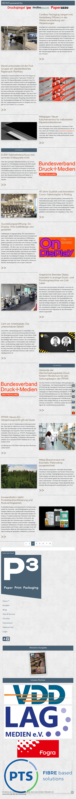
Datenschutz (8, 627)
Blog (5, 609)
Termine (6, 618)
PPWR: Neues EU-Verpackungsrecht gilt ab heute (18, 419)
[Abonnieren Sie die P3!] (73, 402)
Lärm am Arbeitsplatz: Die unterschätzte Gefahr (15, 325)
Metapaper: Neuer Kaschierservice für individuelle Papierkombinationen (56, 119)
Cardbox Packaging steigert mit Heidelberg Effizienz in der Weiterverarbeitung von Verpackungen (56, 19)
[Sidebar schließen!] (73, 413)
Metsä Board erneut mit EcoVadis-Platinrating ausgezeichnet (51, 462)
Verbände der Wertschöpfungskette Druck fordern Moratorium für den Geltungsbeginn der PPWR (54, 374)
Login (5, 631)
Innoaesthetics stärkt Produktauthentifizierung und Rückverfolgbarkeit (17, 500)
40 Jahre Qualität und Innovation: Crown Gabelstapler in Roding (57, 193)
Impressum (8, 623)
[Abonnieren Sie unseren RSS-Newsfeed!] (73, 397)
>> (41, 59)
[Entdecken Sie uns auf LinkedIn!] (73, 386)
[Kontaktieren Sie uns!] (73, 407)
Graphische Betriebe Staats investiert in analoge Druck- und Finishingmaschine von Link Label (56, 279)
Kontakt (6, 605)
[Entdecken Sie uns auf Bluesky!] (73, 391)
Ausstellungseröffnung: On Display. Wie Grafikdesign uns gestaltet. (17, 226)
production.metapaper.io (66, 131)
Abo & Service (9, 614)
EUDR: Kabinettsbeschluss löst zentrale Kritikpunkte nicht (18, 156)
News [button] (5, 601)
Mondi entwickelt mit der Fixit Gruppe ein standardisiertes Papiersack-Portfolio (17, 68)
